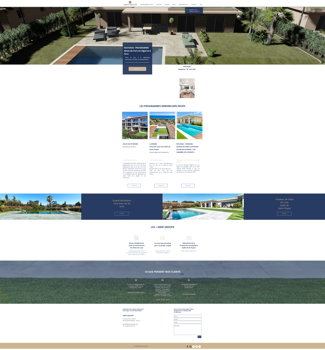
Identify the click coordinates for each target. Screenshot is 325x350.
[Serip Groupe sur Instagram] (190, 346)
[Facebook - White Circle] (193, 346)
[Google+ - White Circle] (199, 346)
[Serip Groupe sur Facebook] (187, 346)
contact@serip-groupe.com (130, 324)
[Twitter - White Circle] (196, 346)
